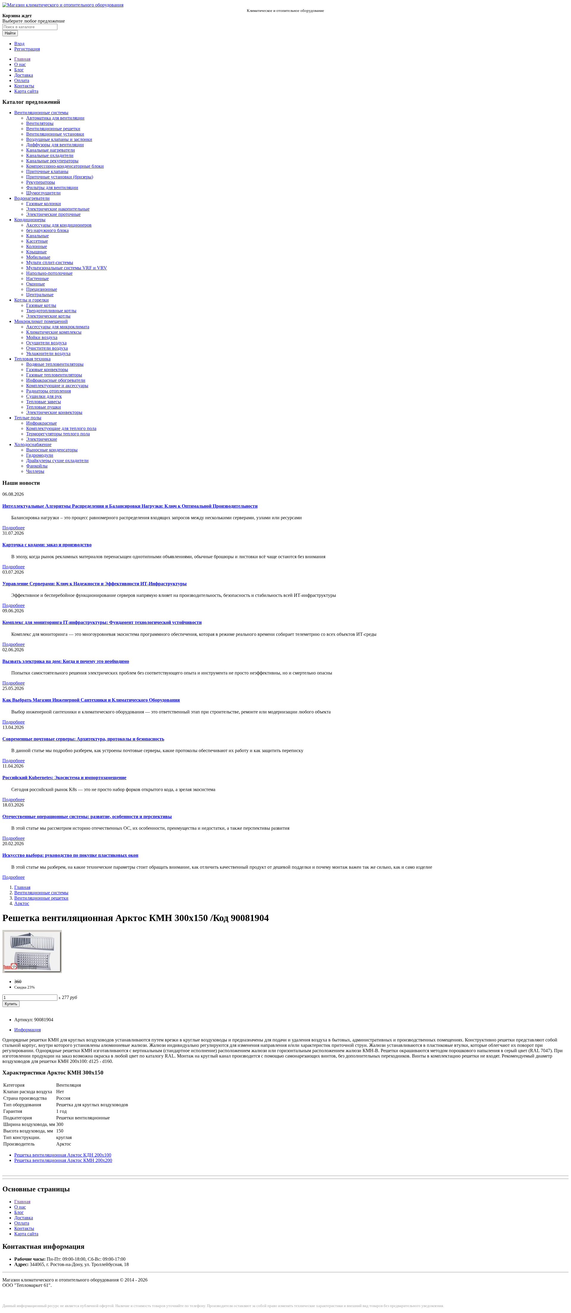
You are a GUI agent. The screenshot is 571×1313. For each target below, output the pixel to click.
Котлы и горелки (31, 299)
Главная (22, 59)
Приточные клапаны (47, 171)
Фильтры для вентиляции (52, 187)
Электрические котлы (48, 316)
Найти (10, 33)
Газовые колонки (43, 203)
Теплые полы (27, 417)
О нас (20, 64)
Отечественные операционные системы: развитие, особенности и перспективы (87, 816)
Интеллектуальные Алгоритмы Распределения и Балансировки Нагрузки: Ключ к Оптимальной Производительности (130, 506)
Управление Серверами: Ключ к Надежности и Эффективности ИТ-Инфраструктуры (94, 583)
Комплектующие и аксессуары (57, 385)
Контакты (24, 85)
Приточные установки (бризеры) (59, 176)
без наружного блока (47, 230)
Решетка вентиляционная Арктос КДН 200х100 (62, 1154)
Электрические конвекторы (54, 412)
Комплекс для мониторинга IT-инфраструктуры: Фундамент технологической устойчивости (102, 622)
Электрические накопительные (58, 208)
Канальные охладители (49, 155)
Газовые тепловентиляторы (54, 374)
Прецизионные (41, 289)
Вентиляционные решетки (53, 128)
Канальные (37, 235)
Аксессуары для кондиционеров (59, 225)
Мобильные (38, 257)
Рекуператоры (40, 182)
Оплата (21, 80)
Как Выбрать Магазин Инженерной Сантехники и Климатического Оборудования (91, 699)
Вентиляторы (40, 123)
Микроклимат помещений (41, 321)
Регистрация (27, 48)
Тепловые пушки (43, 407)
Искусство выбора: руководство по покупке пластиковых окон (70, 855)
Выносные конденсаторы (52, 449)
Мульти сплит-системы (49, 262)
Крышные (36, 251)
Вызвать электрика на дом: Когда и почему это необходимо (65, 661)
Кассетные (37, 241)
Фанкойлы (37, 465)
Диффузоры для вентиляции (55, 144)
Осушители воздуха (46, 342)
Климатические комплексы (53, 332)
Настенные (37, 278)
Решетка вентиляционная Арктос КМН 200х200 (63, 1160)
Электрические (41, 439)
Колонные (36, 246)
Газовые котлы (41, 305)
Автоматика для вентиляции (55, 117)
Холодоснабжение (32, 444)
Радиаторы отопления (48, 390)
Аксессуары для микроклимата (57, 326)
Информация (27, 1029)
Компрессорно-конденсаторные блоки (65, 166)
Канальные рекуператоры (52, 160)
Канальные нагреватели (50, 150)
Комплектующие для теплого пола (61, 428)
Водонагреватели (32, 198)
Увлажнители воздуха (48, 353)
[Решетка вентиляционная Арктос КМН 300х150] (32, 971)
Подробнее (13, 527)
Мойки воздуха (41, 337)
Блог (19, 69)
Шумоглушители (43, 192)
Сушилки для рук (44, 396)
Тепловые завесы (43, 401)
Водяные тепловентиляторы (55, 364)
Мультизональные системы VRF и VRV (66, 267)
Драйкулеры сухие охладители (57, 460)
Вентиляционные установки (55, 134)
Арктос (21, 903)
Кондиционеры (30, 219)
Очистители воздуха (47, 348)
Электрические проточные (53, 214)
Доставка (23, 75)
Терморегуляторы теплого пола (58, 433)
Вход (19, 43)
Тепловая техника (32, 358)
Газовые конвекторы (47, 369)
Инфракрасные (41, 423)
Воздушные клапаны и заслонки (59, 139)
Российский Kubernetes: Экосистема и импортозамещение (64, 777)
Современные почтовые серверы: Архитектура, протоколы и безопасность (83, 738)
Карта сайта (26, 91)
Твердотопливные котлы (51, 310)
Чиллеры (35, 471)
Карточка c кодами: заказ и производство (47, 544)
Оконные (35, 283)
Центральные (40, 294)
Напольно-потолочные (49, 273)
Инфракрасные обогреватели (55, 380)
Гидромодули (39, 455)
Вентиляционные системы (41, 112)
